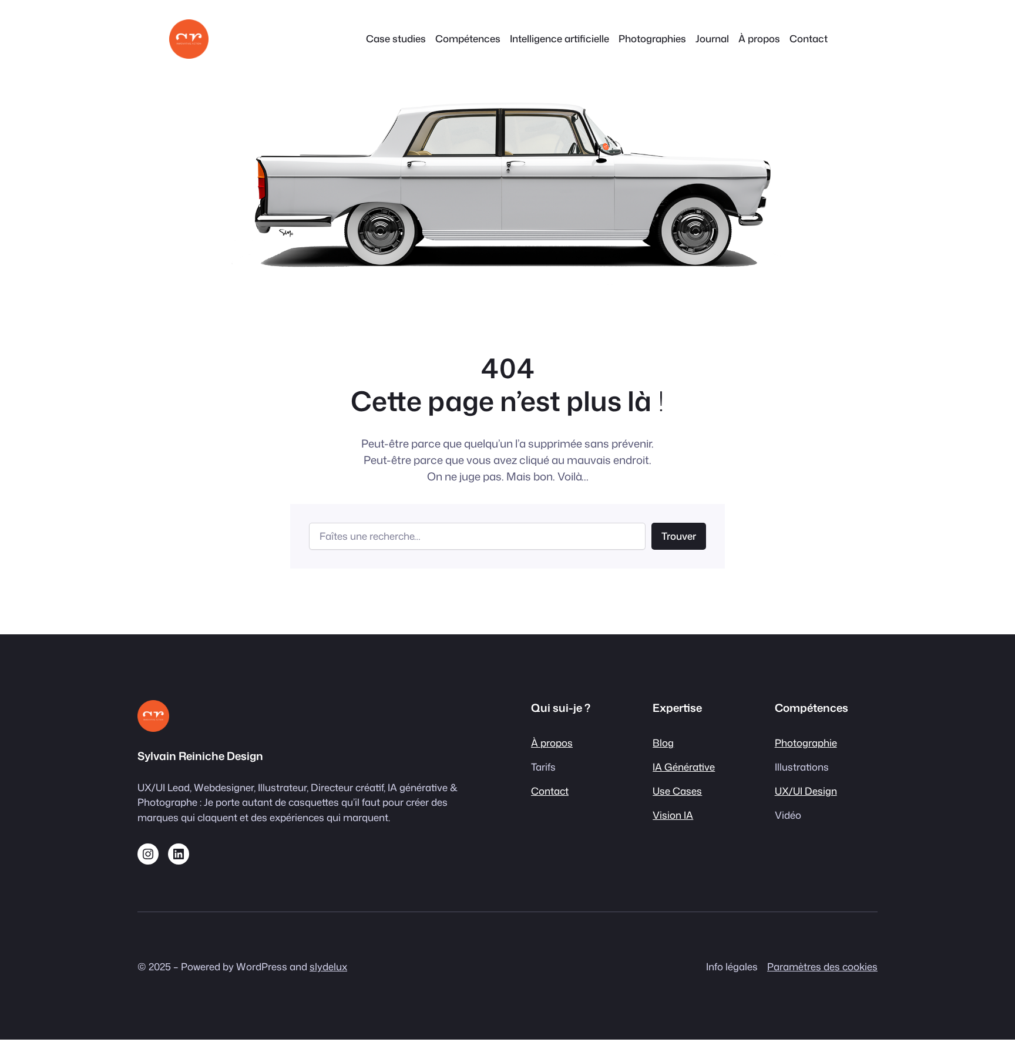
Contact (550, 791)
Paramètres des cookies (822, 966)
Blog (663, 742)
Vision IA (673, 815)
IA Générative (684, 767)
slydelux (328, 966)
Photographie (806, 742)
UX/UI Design (806, 791)
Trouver (678, 536)
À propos (552, 742)
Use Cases (677, 791)
